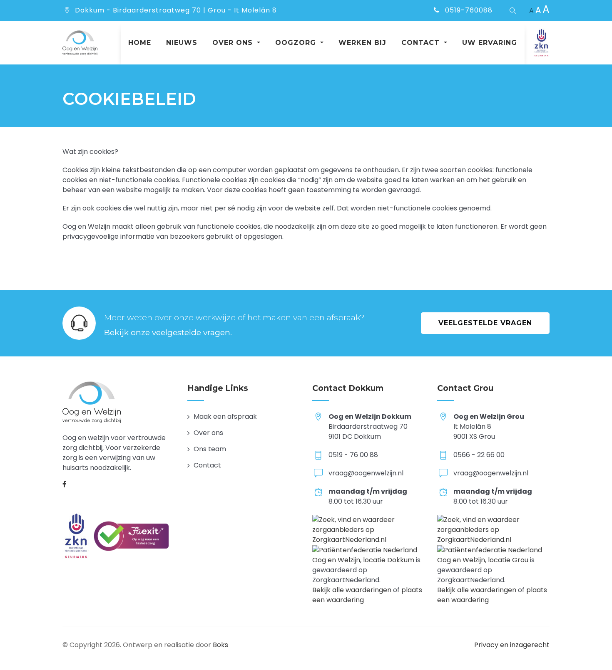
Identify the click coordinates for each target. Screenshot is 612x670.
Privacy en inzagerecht (512, 645)
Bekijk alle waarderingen (351, 590)
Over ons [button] (233, 43)
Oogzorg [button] (296, 43)
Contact (207, 465)
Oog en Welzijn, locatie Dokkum (363, 560)
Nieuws (181, 43)
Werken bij (362, 43)
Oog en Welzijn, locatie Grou (482, 560)
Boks (220, 645)
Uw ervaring (489, 43)
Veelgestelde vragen (485, 323)
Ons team (210, 449)
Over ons (208, 433)
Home (139, 43)
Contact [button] (421, 43)
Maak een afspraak (225, 416)
